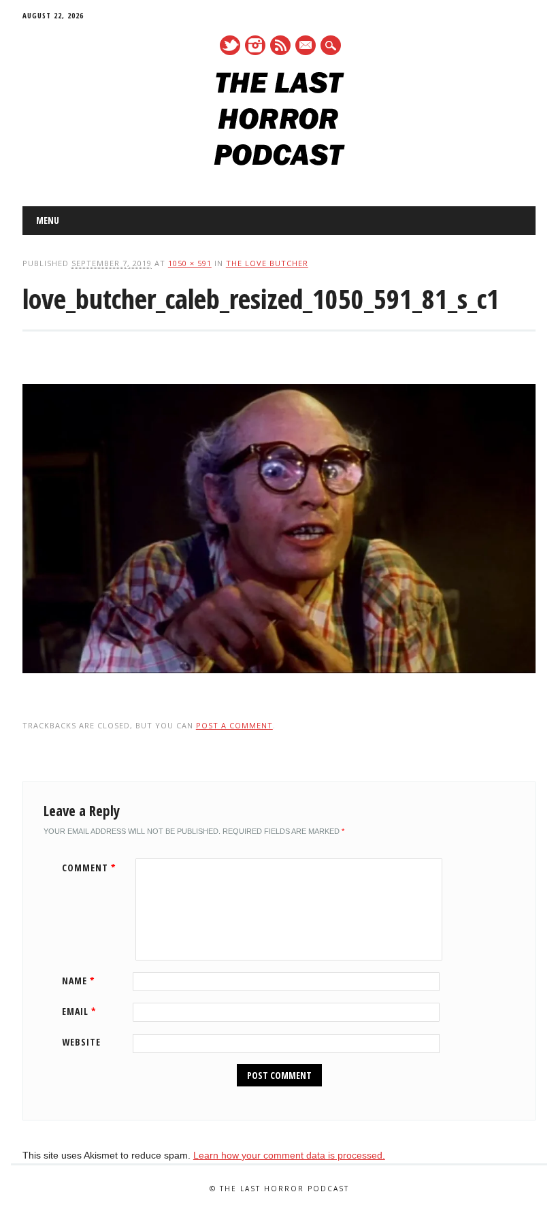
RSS (280, 45)
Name (78, 980)
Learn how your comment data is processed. (289, 1155)
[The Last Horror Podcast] (279, 162)
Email (79, 1011)
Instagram (255, 45)
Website (81, 1041)
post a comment (234, 725)
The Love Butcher (267, 263)
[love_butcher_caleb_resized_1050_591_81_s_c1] (279, 686)
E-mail (306, 46)
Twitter (230, 45)
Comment (89, 867)
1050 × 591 (190, 263)
